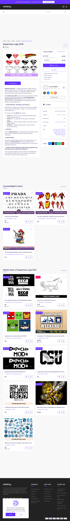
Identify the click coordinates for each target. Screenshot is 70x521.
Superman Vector (61, 133)
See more (63, 186)
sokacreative (41, 338)
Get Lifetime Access (48, 2)
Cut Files (18, 41)
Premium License (48, 489)
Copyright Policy (48, 498)
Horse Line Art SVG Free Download (46, 300)
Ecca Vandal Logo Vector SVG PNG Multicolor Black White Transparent (19, 300)
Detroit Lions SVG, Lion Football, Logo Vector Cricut (18, 443)
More (21, 514)
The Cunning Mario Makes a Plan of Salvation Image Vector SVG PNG (19, 252)
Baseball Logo (60, 499)
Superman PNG (57, 132)
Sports (46, 373)
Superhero (58, 130)
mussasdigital (9, 218)
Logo (54, 130)
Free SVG (33, 496)
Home (4, 41)
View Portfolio (54, 97)
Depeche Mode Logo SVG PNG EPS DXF (15, 371)
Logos (15, 218)
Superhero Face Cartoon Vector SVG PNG (15, 336)
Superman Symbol (59, 134)
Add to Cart (55, 65)
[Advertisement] (35, 27)
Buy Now (54, 70)
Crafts (13, 41)
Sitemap (33, 494)
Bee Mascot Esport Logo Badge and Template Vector (51, 407)
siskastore (41, 373)
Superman (63, 129)
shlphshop (41, 302)
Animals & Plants (48, 302)
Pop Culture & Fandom (51, 218)
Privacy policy (47, 491)
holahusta (8, 338)
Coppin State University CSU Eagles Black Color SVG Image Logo (51, 371)
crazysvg (8, 373)
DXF (57, 122)
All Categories (34, 498)
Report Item (47, 501)
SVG (64, 122)
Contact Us (33, 491)
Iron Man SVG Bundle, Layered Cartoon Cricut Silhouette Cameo (51, 216)
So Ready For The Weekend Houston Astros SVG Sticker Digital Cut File (51, 336)
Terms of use (47, 494)
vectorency (41, 409)
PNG (59, 122)
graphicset (8, 302)
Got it (10, 514)
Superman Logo (56, 129)
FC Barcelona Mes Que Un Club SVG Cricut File (17, 407)
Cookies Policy (47, 496)
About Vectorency (35, 489)
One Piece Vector (61, 505)
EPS (62, 122)
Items (8, 41)
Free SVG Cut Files (61, 493)
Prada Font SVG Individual (11, 216)
